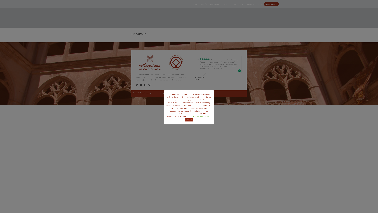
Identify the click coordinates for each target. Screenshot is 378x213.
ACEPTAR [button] (189, 120)
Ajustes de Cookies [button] (201, 117)
